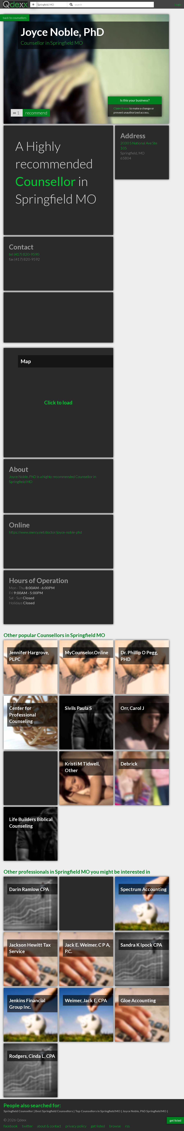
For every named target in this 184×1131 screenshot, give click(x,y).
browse (115, 1126)
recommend (36, 112)
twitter (27, 1126)
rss (127, 1126)
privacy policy (75, 1126)
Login (178, 4)
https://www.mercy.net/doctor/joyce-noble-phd (45, 532)
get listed (98, 1126)
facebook (11, 1126)
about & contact (49, 1126)
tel (24, 254)
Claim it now (121, 108)
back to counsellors (14, 17)
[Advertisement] (58, 317)
